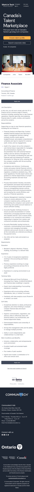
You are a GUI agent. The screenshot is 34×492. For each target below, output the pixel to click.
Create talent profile (17, 38)
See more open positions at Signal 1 (17, 368)
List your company (26, 5)
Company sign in (17, 5)
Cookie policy (21, 383)
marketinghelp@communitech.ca (17, 478)
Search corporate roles (17, 43)
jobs (14, 74)
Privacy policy (13, 383)
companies (6, 74)
